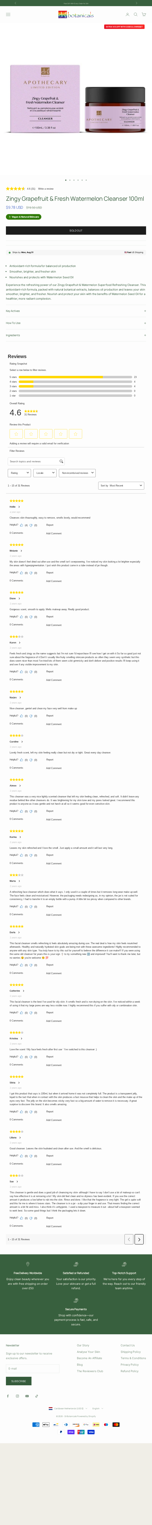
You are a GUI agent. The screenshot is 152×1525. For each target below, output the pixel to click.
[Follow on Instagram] (17, 1396)
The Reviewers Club (90, 1371)
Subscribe (18, 1381)
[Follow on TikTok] (37, 1396)
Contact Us (128, 1345)
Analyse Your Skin (88, 1352)
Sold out (76, 230)
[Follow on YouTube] (27, 1396)
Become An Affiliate (89, 1358)
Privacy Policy (130, 1364)
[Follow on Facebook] (8, 1396)
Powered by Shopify (86, 1416)
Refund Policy (129, 1371)
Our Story (83, 1345)
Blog (80, 1364)
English (96, 1408)
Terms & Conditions (133, 1358)
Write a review (45, 188)
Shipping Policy (131, 1352)
